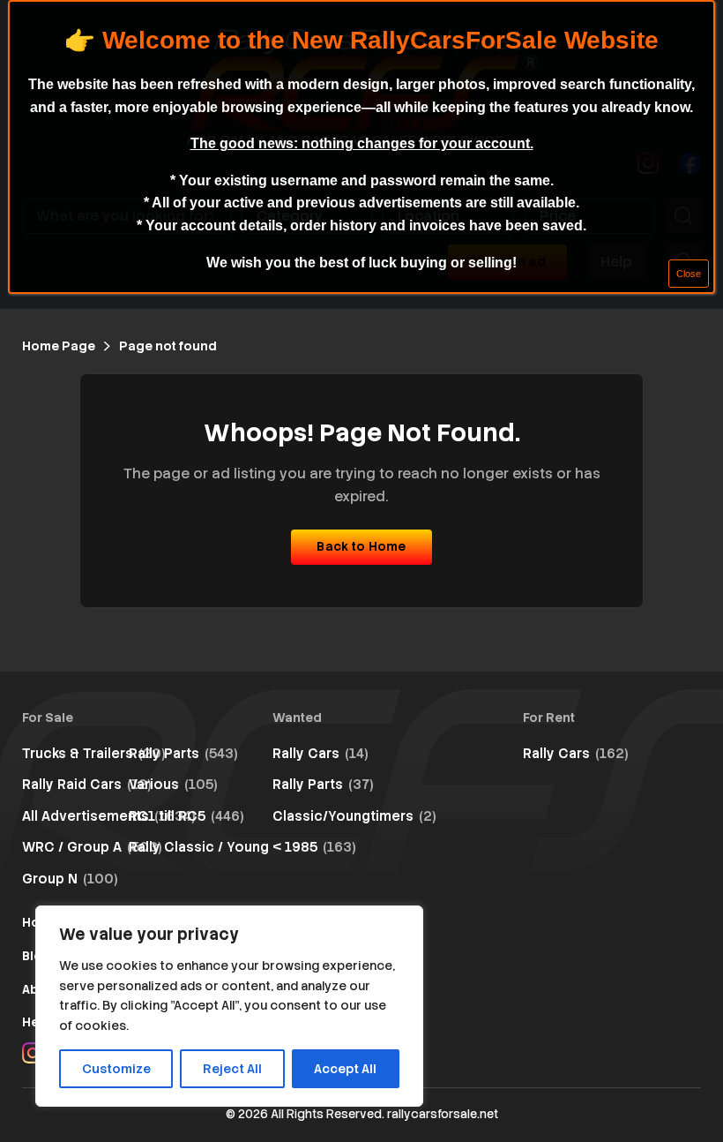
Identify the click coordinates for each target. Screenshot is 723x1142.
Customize (116, 1069)
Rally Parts (183, 754)
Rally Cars (320, 754)
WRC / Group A (92, 847)
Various (173, 784)
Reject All (232, 1069)
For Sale (47, 717)
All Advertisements (109, 816)
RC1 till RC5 (186, 816)
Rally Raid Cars (87, 784)
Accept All (345, 1069)
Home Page (58, 346)
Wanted (297, 717)
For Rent (549, 717)
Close (688, 273)
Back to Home (361, 546)
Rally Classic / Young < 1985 (242, 847)
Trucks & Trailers (94, 754)
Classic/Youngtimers (354, 816)
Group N (70, 879)
